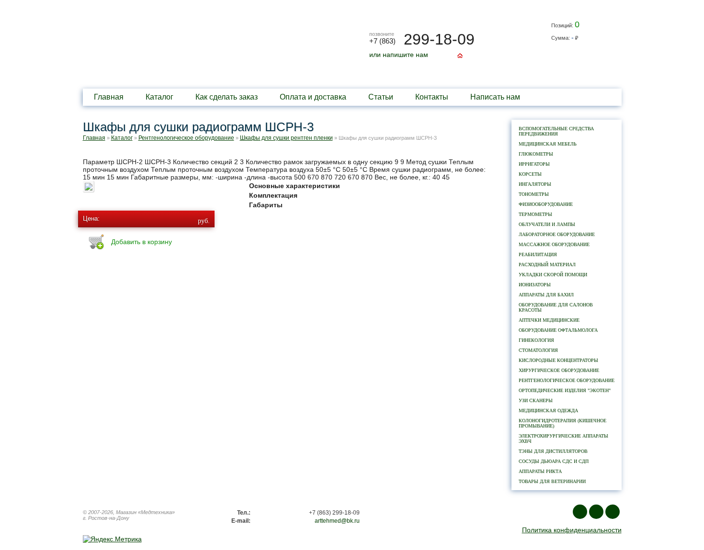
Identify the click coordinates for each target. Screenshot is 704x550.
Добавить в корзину (141, 242)
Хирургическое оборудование (559, 370)
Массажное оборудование (554, 244)
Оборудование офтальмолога (558, 330)
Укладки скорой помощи (553, 274)
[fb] (596, 512)
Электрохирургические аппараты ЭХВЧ (563, 438)
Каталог (159, 97)
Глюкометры (536, 154)
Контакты (431, 97)
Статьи (380, 97)
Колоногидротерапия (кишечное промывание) (562, 423)
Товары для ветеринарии (552, 481)
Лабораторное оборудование (557, 234)
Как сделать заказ (226, 97)
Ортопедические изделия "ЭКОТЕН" (565, 390)
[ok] (612, 512)
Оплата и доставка (313, 97)
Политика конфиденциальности (572, 530)
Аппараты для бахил (546, 294)
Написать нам (495, 97)
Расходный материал (547, 264)
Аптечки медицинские (549, 320)
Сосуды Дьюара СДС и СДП (554, 461)
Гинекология (536, 340)
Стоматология (538, 350)
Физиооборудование (546, 204)
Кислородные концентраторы (558, 360)
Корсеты (530, 174)
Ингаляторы (535, 184)
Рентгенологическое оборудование (566, 380)
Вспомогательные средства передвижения (556, 131)
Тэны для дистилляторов (553, 451)
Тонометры (534, 194)
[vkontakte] (580, 512)
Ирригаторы (534, 164)
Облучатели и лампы (547, 224)
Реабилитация (538, 254)
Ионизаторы (535, 284)
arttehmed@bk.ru (337, 520)
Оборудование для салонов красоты (556, 307)
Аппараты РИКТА (540, 471)
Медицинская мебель (548, 143)
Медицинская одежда (548, 410)
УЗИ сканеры (536, 400)
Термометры (535, 214)
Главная (109, 97)
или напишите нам (398, 54)
